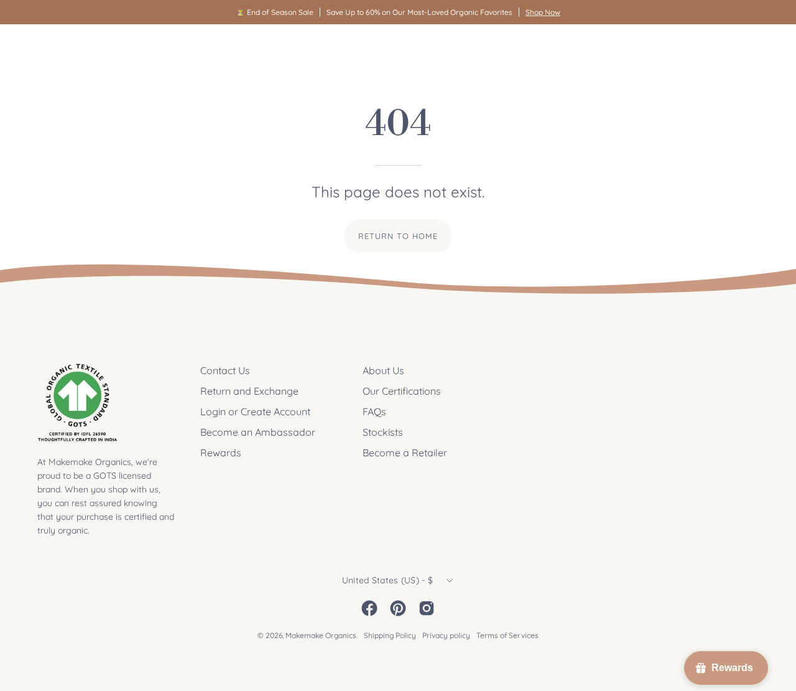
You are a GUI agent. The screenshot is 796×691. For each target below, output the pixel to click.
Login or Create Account (255, 411)
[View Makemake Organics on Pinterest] (398, 608)
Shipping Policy (390, 635)
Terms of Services (507, 635)
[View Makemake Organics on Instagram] (426, 608)
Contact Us (225, 370)
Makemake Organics (320, 635)
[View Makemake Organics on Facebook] (369, 608)
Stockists (383, 432)
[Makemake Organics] (80, 48)
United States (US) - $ (387, 580)
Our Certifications (402, 391)
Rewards (220, 452)
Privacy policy (446, 635)
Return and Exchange (249, 391)
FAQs (374, 411)
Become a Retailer (405, 452)
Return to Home (397, 236)
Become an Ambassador (257, 432)
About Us (383, 370)
